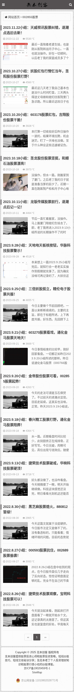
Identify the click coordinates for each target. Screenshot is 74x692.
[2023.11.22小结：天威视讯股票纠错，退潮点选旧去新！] (15, 53)
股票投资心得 (29, 656)
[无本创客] (37, 5)
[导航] (7, 4)
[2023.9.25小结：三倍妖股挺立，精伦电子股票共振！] (15, 314)
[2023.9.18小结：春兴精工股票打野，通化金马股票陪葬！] (15, 445)
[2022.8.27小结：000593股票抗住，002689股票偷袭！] (15, 576)
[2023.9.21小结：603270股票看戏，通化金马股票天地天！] (15, 358)
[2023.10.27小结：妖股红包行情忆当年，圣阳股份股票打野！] (15, 96)
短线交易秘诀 (21, 660)
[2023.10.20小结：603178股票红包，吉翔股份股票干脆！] (15, 140)
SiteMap (37, 672)
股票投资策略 (48, 656)
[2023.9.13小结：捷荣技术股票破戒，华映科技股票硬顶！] (15, 489)
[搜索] (70, 4)
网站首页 (14, 17)
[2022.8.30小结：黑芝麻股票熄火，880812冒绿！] (15, 532)
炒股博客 (47, 664)
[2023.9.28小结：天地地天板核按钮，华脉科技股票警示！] (15, 271)
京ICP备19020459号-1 (37, 668)
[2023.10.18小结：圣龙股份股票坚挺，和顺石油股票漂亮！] (15, 184)
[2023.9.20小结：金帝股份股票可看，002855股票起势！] (15, 401)
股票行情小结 (32, 664)
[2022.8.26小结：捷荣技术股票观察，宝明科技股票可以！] (15, 619)
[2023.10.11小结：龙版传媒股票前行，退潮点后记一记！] (15, 227)
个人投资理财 (58, 660)
